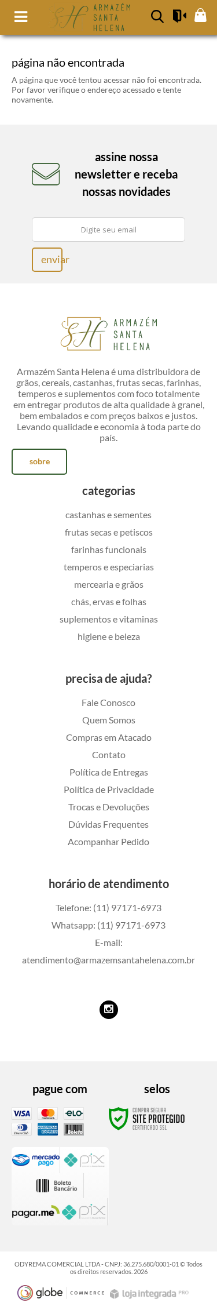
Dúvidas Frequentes (108, 823)
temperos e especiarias (109, 566)
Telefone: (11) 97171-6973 (108, 907)
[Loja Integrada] (150, 1294)
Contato (109, 754)
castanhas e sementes (108, 514)
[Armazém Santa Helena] (108, 331)
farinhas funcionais (108, 549)
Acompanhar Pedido (108, 841)
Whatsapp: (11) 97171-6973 (108, 924)
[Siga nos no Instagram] (109, 1009)
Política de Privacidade (109, 789)
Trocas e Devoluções (108, 806)
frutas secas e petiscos (109, 531)
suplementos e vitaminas (109, 618)
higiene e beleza (109, 636)
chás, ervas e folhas (108, 601)
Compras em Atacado (109, 737)
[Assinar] (47, 260)
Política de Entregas (108, 771)
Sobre (40, 461)
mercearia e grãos (109, 584)
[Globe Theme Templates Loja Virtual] (60, 1293)
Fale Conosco (108, 702)
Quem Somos (108, 719)
